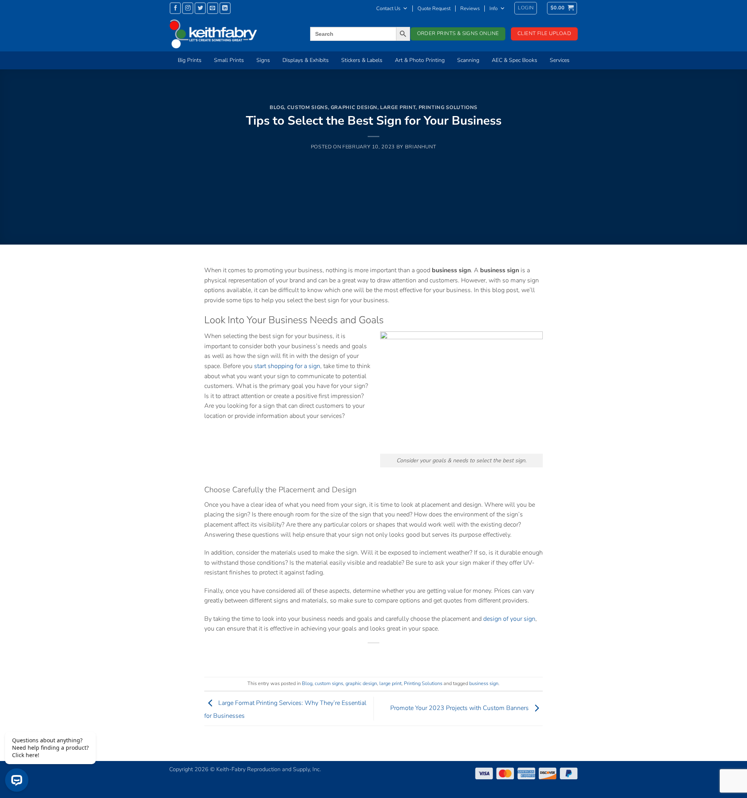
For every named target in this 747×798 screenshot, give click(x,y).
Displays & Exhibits (305, 60)
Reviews (470, 8)
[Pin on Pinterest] (387, 656)
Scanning (468, 60)
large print (398, 107)
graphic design (354, 107)
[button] (525, 8)
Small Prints (229, 60)
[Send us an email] (212, 8)
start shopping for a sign (287, 366)
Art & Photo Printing (420, 60)
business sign (483, 683)
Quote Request (434, 8)
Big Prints (190, 60)
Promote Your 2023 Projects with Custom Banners (460, 708)
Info (493, 8)
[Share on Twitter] (359, 656)
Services (560, 60)
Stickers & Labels (361, 60)
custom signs (307, 107)
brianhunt (421, 146)
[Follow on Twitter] (200, 8)
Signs (263, 60)
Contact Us (388, 8)
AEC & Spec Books (514, 60)
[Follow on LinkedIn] (225, 8)
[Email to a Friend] (373, 656)
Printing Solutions (448, 107)
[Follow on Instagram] (187, 8)
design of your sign (509, 619)
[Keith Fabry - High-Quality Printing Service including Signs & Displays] (227, 33)
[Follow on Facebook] (175, 8)
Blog (277, 107)
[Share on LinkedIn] (402, 656)
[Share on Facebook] (345, 656)
